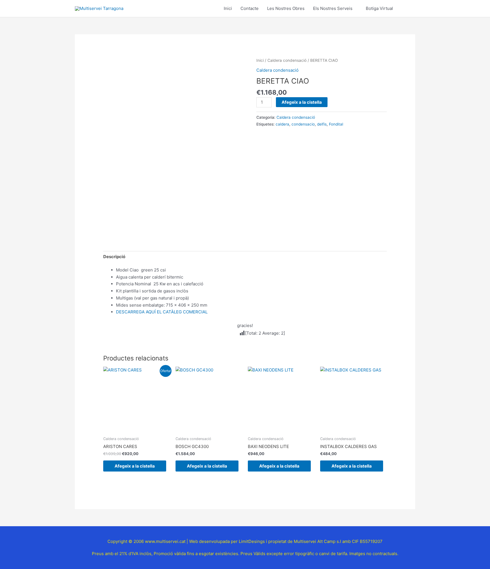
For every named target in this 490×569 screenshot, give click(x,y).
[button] (408, 8)
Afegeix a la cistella (302, 102)
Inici (228, 8)
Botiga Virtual (379, 8)
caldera (282, 124)
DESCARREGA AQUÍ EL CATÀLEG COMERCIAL (162, 312)
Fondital (336, 124)
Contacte (249, 8)
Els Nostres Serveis (332, 8)
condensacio (303, 124)
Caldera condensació (287, 60)
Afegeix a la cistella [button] (135, 466)
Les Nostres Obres (286, 8)
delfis (322, 124)
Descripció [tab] (114, 256)
